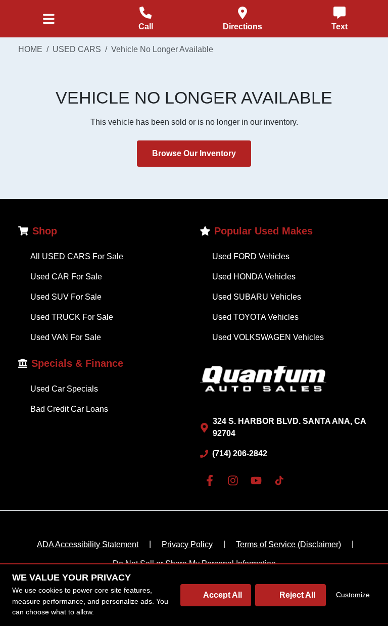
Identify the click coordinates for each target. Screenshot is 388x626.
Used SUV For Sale (66, 297)
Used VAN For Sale (65, 337)
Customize (353, 595)
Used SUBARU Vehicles (256, 297)
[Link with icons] (211, 480)
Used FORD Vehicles (250, 256)
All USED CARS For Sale (76, 256)
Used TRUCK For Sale (71, 317)
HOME (30, 49)
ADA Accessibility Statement (87, 544)
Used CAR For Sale (66, 276)
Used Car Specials (64, 388)
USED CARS (77, 49)
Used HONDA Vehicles (254, 276)
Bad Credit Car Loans (69, 409)
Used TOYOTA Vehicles (255, 317)
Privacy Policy (187, 544)
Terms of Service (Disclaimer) (288, 544)
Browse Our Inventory (194, 153)
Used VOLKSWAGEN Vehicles (268, 337)
